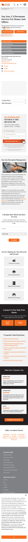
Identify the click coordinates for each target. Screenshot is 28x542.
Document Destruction (7, 53)
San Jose (13, 434)
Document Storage (7, 50)
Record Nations (4, 8)
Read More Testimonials (14, 419)
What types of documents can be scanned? (15, 341)
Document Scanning (7, 44)
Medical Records (6, 47)
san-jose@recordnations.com (8, 63)
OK (14, 537)
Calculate (14, 240)
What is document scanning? (11, 338)
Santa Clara (6, 434)
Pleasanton (21, 434)
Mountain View (13, 437)
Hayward (14, 436)
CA (8, 8)
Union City (22, 437)
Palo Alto (5, 437)
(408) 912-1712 (5, 61)
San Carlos (21, 436)
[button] (26, 495)
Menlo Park (14, 439)
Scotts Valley (6, 436)
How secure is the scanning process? (13, 360)
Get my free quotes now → (12, 141)
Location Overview (7, 41)
